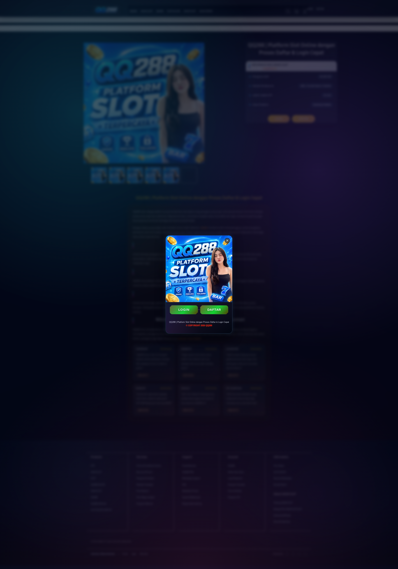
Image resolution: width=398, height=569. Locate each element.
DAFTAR (214, 309)
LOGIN (184, 309)
